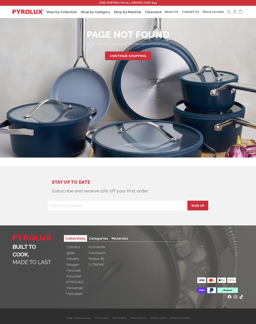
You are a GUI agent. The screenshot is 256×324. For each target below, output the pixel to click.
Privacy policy (102, 318)
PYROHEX (75, 282)
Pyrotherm (97, 253)
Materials (120, 238)
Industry (73, 258)
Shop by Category (95, 12)
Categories (98, 238)
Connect (73, 247)
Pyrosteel (74, 294)
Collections (75, 238)
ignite (71, 253)
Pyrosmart (75, 288)
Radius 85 (96, 258)
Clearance (153, 12)
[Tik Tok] (241, 297)
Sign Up (197, 205)
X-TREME (96, 264)
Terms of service (138, 318)
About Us (171, 11)
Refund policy (120, 318)
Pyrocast (74, 270)
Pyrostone (97, 247)
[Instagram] (235, 297)
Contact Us (190, 11)
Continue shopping (128, 56)
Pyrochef (74, 276)
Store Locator (213, 11)
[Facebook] (229, 297)
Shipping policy (158, 318)
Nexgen (73, 264)
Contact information (180, 318)
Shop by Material (127, 12)
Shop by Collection (61, 12)
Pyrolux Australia (82, 318)
